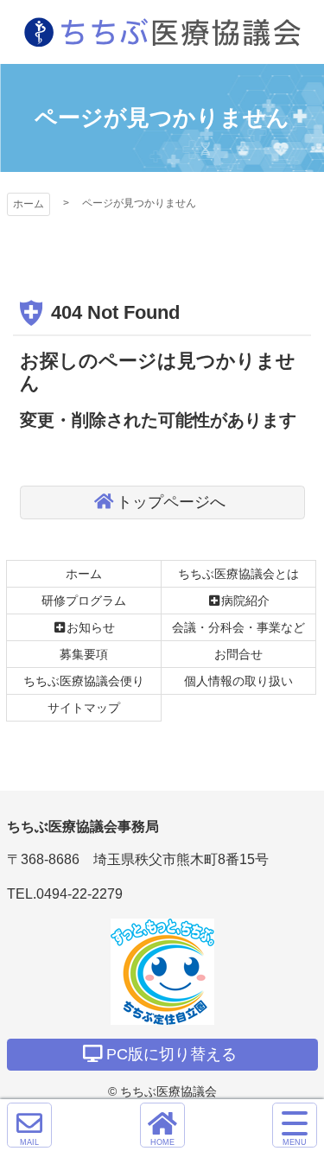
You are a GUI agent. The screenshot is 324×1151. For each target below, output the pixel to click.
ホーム (28, 204)
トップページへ (171, 502)
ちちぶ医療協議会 (162, 32)
